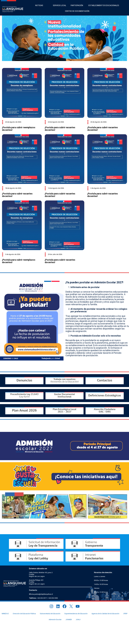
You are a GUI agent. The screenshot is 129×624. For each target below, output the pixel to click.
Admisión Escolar (55, 619)
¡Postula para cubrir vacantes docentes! (60, 128)
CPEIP (125, 614)
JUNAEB (69, 619)
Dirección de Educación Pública (24, 614)
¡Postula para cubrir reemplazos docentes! (18, 128)
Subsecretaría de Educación (50, 614)
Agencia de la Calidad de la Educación (105, 614)
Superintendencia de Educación (76, 614)
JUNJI (78, 619)
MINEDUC (5, 614)
